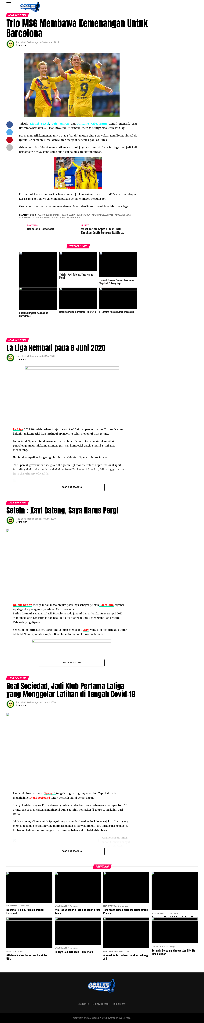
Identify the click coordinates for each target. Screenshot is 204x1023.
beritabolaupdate (103, 215)
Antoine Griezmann (92, 123)
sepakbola (74, 218)
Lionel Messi (39, 123)
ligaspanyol (27, 218)
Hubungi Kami (119, 1003)
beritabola (84, 215)
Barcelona (106, 605)
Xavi (86, 630)
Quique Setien (22, 605)
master (23, 45)
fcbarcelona (123, 215)
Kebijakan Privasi (100, 1003)
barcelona (69, 215)
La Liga (18, 429)
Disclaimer (83, 1003)
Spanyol (50, 793)
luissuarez (59, 218)
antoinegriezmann (49, 215)
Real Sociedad (40, 797)
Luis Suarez (60, 123)
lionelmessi (43, 218)
